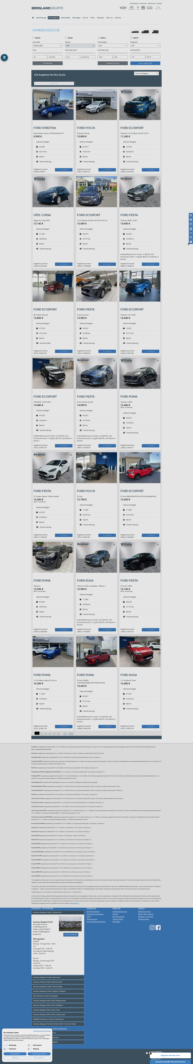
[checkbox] (6, 1045)
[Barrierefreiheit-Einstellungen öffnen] (4, 57)
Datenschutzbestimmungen (42, 1031)
